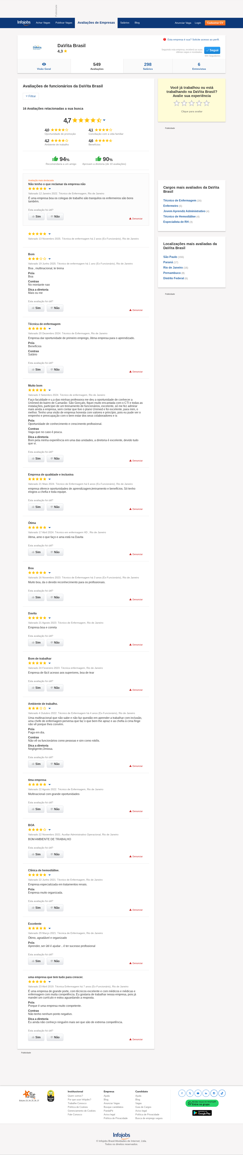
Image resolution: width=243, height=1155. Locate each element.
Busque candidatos (113, 1107)
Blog (137, 22)
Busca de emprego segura (148, 1118)
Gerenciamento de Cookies (82, 1110)
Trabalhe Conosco (77, 1103)
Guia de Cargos (143, 1107)
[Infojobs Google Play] (202, 1113)
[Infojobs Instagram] (214, 1093)
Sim (38, 216)
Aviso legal (109, 1114)
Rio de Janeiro (173, 267)
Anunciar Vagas (112, 1103)
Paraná (168, 262)
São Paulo (170, 256)
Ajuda (107, 1095)
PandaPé (108, 1110)
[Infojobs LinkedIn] (206, 1093)
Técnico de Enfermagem (179, 200)
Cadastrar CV (215, 22)
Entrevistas (199, 66)
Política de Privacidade (116, 1118)
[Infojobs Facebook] (182, 1093)
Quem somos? (75, 1095)
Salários (124, 22)
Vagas (138, 1103)
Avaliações (97, 66)
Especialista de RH (176, 221)
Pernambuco (172, 272)
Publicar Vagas (64, 22)
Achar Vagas (43, 22)
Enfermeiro (170, 205)
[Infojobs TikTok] (222, 1093)
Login (198, 22)
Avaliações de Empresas (96, 22)
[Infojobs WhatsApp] (202, 1103)
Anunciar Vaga (183, 22)
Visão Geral (44, 68)
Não (57, 216)
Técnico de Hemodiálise (179, 216)
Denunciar (137, 218)
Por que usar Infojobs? (79, 1099)
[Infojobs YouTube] (198, 1093)
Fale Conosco (75, 1114)
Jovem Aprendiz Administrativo (184, 211)
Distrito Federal (173, 278)
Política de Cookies (78, 1107)
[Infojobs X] (190, 1093)
